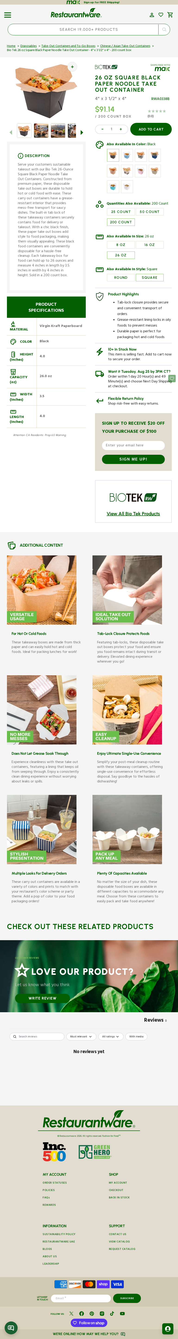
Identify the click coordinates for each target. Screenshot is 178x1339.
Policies (49, 1190)
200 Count (160, 204)
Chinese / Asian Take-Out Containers (125, 46)
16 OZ (149, 245)
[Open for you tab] (167, 1328)
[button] (8, 13)
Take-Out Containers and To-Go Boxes (68, 46)
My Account (118, 1183)
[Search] (164, 29)
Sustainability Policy (59, 1234)
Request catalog (122, 1249)
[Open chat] (11, 1327)
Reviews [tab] (155, 1021)
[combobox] (89, 29)
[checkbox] (136, 1037)
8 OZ (121, 245)
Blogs (47, 1249)
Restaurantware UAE (59, 1242)
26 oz (149, 237)
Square (152, 270)
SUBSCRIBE (127, 1298)
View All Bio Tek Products (133, 513)
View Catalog (119, 1242)
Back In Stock (119, 1198)
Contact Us (118, 1234)
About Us (50, 1256)
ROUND (121, 278)
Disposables (28, 46)
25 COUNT (121, 212)
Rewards (49, 1205)
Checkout (116, 1190)
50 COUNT (149, 212)
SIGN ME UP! (133, 459)
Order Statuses (55, 1183)
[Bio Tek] (108, 70)
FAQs (46, 1198)
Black (151, 145)
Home (11, 46)
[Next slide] (82, 132)
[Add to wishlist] (161, 15)
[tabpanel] (89, 1068)
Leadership (51, 1264)
